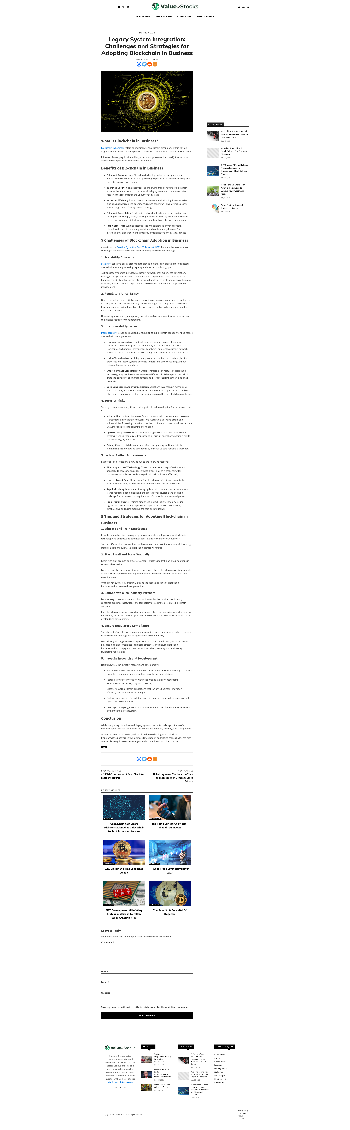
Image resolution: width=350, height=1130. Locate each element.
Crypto (217, 1058)
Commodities (184, 16)
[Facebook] (139, 64)
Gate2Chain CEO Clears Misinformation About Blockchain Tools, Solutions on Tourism (124, 827)
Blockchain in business (112, 147)
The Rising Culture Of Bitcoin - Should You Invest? (170, 825)
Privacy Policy (243, 1111)
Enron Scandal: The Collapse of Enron (162, 1086)
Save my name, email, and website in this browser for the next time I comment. (145, 1007)
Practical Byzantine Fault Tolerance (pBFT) (138, 247)
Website (105, 992)
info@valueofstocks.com (120, 1082)
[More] (155, 64)
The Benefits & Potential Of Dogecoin (170, 912)
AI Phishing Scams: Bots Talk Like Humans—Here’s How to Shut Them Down (234, 134)
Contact (241, 1118)
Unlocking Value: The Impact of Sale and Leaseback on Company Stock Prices (173, 778)
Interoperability (109, 332)
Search (245, 6)
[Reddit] (149, 64)
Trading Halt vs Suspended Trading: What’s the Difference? (162, 1058)
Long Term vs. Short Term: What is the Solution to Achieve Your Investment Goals (233, 189)
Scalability (106, 263)
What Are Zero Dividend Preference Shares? (232, 206)
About (240, 1116)
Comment (107, 942)
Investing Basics (205, 16)
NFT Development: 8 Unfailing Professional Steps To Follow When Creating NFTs (124, 913)
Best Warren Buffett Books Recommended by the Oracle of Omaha (162, 1073)
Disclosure (242, 1113)
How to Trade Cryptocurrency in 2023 (169, 870)
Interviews (218, 1065)
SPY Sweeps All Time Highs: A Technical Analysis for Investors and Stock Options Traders (234, 169)
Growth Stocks (219, 1061)
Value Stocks (219, 1082)
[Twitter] (144, 64)
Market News (143, 16)
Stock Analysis (164, 16)
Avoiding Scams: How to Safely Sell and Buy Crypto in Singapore (234, 151)
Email (105, 982)
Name (105, 971)
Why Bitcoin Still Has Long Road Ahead (124, 870)
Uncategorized (220, 1079)
